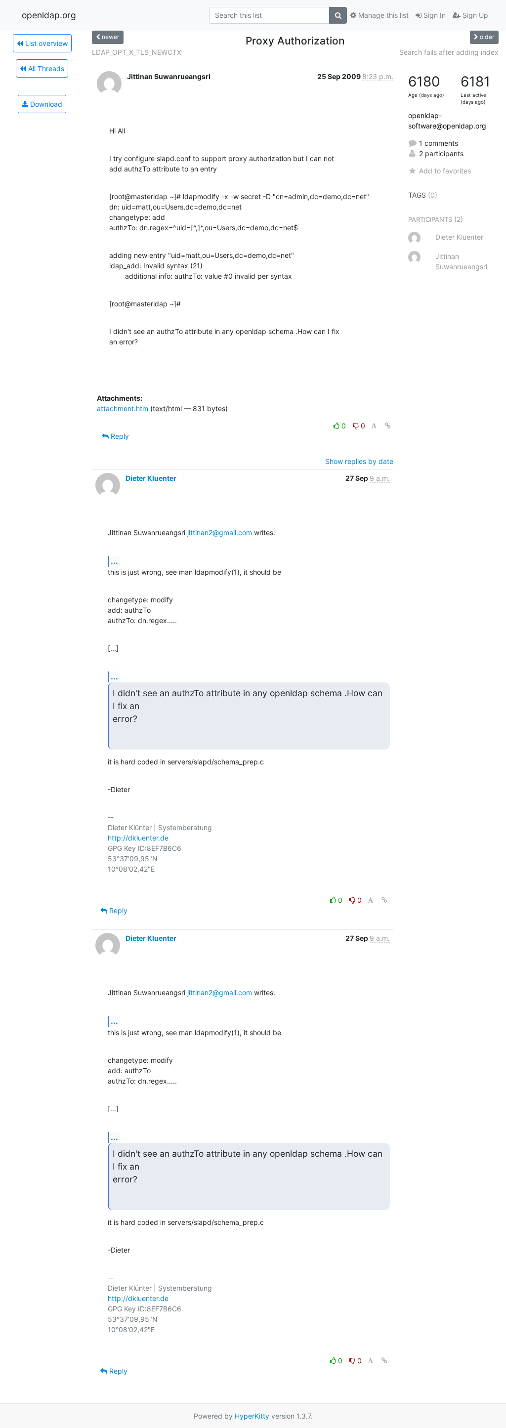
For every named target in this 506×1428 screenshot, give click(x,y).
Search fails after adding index (449, 52)
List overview (45, 43)
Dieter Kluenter (151, 478)
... (114, 561)
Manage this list (382, 15)
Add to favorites (445, 171)
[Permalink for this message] (387, 426)
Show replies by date (359, 461)
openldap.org (49, 15)
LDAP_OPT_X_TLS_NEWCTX (136, 52)
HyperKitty (252, 1416)
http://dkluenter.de (138, 838)
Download (45, 104)
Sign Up (474, 15)
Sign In (434, 15)
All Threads (45, 68)
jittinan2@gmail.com (219, 532)
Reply (119, 436)
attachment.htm (122, 408)
